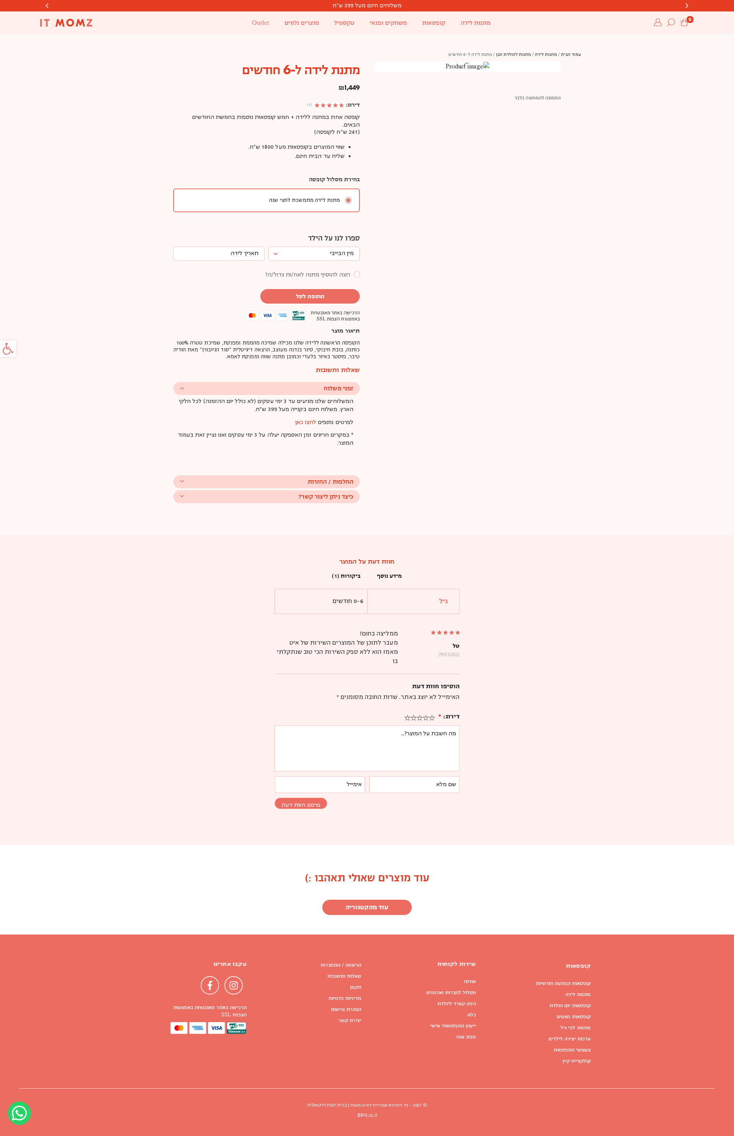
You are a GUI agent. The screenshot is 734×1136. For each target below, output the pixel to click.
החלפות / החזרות (330, 481)
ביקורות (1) (346, 576)
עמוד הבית (571, 54)
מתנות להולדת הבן (513, 54)
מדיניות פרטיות (344, 998)
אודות (470, 981)
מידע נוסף (389, 576)
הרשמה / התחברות (340, 965)
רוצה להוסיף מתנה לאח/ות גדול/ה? (307, 275)
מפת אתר (465, 1037)
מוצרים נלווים (301, 23)
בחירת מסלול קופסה (334, 179)
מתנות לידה (475, 23)
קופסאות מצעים (574, 1016)
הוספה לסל (310, 296)
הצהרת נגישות (346, 1009)
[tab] (389, 576)
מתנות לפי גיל (575, 1027)
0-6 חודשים (348, 601)
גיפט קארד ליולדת (456, 1003)
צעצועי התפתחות (572, 1050)
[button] (8, 349)
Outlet (260, 23)
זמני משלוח (338, 388)
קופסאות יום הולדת (570, 1005)
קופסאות (433, 23)
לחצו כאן (305, 422)
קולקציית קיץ (576, 1061)
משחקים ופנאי (388, 23)
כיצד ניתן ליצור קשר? (326, 496)
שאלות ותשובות (344, 976)
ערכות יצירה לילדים (570, 1039)
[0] (684, 23)
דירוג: (449, 716)
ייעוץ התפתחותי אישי (453, 1026)
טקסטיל (344, 23)
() (309, 105)
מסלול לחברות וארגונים (451, 992)
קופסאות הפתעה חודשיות (563, 983)
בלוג (471, 1014)
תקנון (355, 987)
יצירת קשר (349, 1020)
